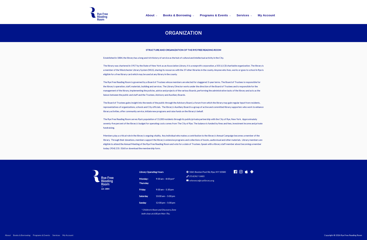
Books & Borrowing (21, 235)
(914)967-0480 (196, 176)
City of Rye (224, 119)
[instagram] (241, 172)
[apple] (246, 172)
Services (56, 235)
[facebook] (236, 172)
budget (142, 123)
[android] (252, 172)
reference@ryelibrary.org (201, 180)
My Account (68, 235)
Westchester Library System (134, 70)
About (8, 235)
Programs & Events (41, 235)
